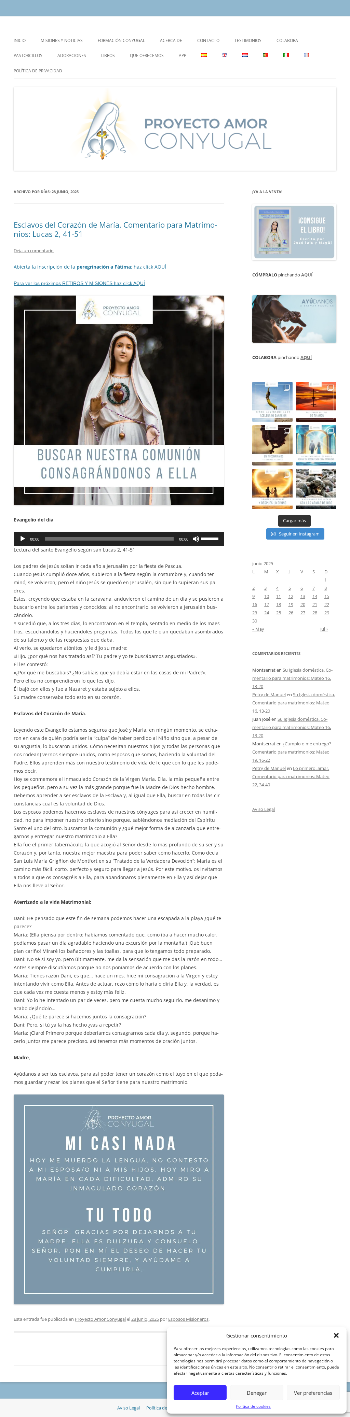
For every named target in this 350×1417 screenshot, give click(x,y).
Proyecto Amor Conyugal (100, 1319)
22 (326, 604)
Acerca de (171, 40)
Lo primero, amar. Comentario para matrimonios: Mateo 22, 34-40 (290, 776)
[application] (119, 539)
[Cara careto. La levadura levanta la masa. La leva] (316, 402)
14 (314, 596)
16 (254, 604)
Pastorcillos (28, 55)
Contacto (208, 40)
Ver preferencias (313, 1392)
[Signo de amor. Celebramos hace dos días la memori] (272, 445)
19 (290, 604)
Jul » (324, 629)
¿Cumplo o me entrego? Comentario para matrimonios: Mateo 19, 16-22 (291, 752)
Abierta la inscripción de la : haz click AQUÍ (90, 266)
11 (278, 596)
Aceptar (200, 1392)
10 (266, 596)
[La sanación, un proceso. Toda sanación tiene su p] (272, 402)
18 (278, 604)
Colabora (287, 40)
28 (314, 613)
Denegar (257, 1392)
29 (326, 613)
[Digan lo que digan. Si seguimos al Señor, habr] (316, 445)
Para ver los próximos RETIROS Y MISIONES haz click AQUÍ (79, 283)
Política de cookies (253, 1406)
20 (302, 604)
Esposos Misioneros (188, 1319)
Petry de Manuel (269, 694)
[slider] (210, 538)
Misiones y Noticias (62, 40)
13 (302, 596)
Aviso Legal (263, 809)
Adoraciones (71, 55)
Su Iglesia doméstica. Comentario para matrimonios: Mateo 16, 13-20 (292, 678)
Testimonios (247, 40)
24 (266, 613)
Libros (108, 55)
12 (290, 596)
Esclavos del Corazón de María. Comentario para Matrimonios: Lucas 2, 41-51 (115, 229)
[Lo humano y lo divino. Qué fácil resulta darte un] (272, 489)
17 (266, 604)
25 (278, 613)
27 (302, 613)
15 (326, 596)
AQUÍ (306, 275)
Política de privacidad (38, 71)
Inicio (20, 40)
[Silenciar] (195, 538)
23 (254, 613)
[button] (336, 1335)
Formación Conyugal (121, 40)
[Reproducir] (22, 538)
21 (314, 604)
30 (254, 621)
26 (290, 613)
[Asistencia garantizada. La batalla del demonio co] (316, 489)
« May (258, 629)
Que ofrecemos (147, 55)
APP (182, 55)
